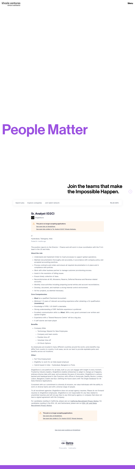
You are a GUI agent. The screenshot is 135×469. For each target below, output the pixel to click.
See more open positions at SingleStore (67, 430)
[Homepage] (11, 3)
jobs (20, 203)
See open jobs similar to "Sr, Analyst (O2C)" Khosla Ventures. (56, 229)
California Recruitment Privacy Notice (84, 401)
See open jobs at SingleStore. (45, 226)
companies (34, 203)
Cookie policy (72, 448)
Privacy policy (63, 448)
